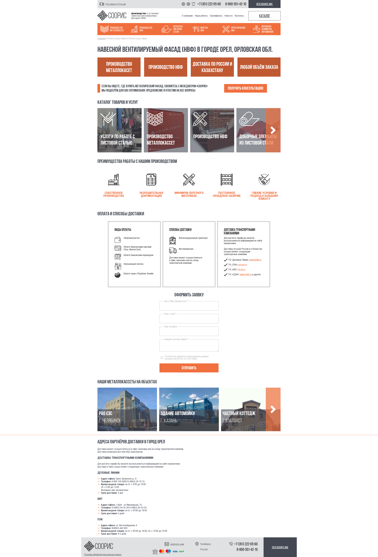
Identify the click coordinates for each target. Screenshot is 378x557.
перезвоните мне (264, 4)
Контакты (239, 15)
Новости (228, 15)
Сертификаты (216, 15)
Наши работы (201, 15)
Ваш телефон (170, 326)
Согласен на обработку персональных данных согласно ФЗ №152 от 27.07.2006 (187, 357)
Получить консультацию (245, 88)
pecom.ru (242, 264)
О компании (187, 15)
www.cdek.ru (246, 274)
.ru (241, 269)
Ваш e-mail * (170, 314)
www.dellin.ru (255, 259)
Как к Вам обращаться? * (176, 301)
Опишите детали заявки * (176, 339)
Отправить (189, 368)
